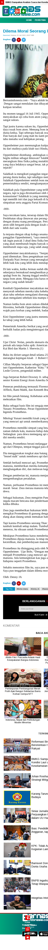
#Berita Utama (22, 589)
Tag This (9, 589)
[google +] (17, 11)
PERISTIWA (40, 20)
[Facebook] (14, 40)
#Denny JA (35, 589)
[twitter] (11, 11)
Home (29, 20)
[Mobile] (23, 11)
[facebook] (5, 11)
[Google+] (19, 40)
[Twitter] (24, 40)
